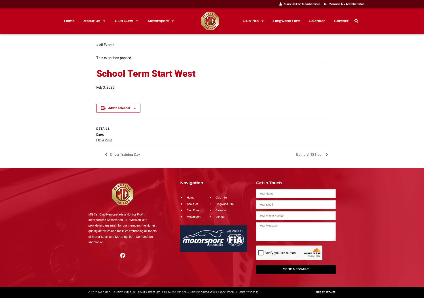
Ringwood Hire (286, 21)
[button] (356, 21)
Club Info (251, 21)
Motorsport (158, 21)
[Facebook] (122, 255)
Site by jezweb (325, 292)
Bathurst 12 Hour (310, 154)
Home (69, 21)
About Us (91, 21)
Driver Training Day (124, 154)
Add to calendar (119, 108)
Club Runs (124, 21)
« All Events (105, 45)
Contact (341, 21)
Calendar (317, 21)
